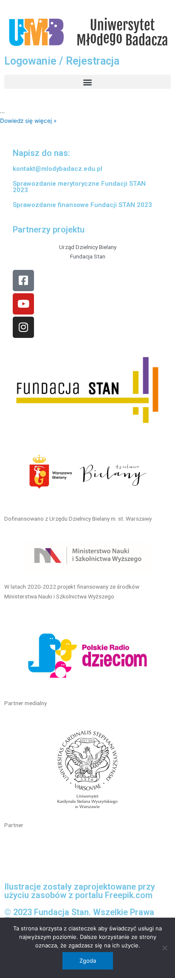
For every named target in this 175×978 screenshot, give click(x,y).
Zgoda (87, 960)
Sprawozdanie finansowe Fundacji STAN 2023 (82, 205)
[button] (87, 82)
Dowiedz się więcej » (28, 120)
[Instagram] (23, 327)
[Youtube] (23, 304)
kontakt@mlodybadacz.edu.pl (57, 169)
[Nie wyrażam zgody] (164, 948)
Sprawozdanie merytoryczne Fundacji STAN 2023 (79, 187)
